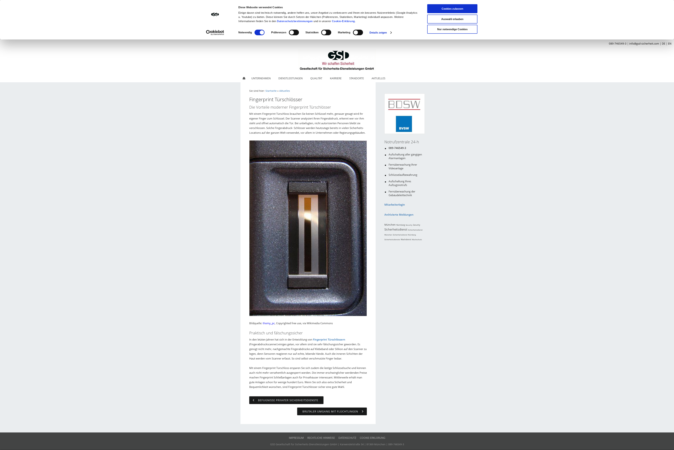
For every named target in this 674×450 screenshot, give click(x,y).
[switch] (294, 32)
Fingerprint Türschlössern (329, 339)
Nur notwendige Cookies (452, 29)
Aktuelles (284, 90)
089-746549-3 (617, 43)
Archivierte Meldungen (399, 214)
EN (669, 43)
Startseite (271, 90)
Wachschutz (417, 239)
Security (409, 225)
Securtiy (416, 225)
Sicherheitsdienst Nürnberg (404, 235)
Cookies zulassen (452, 8)
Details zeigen (378, 32)
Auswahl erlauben (452, 19)
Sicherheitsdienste (392, 239)
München (390, 224)
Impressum (296, 437)
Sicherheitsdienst (395, 229)
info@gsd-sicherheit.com (644, 43)
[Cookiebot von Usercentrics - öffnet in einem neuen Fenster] (215, 32)
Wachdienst (406, 239)
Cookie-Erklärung (343, 21)
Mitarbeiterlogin (394, 204)
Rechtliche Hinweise (321, 437)
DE (663, 43)
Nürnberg (400, 225)
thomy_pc (269, 323)
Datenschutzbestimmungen (295, 21)
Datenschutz (347, 437)
